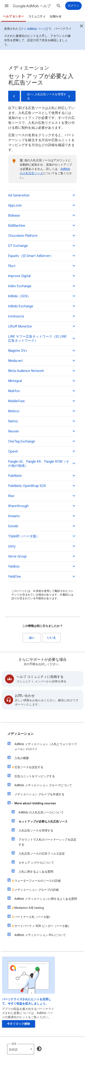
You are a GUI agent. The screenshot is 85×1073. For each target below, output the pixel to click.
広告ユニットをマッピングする (34, 776)
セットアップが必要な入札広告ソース (43, 821)
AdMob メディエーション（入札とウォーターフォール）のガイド (45, 746)
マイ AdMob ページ (33, 29)
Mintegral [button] (15, 381)
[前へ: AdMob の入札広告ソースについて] (14, 96)
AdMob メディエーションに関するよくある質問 (45, 899)
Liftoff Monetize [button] (20, 326)
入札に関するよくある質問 (36, 871)
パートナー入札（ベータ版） (33, 917)
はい (32, 637)
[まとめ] (81, 26)
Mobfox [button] (14, 391)
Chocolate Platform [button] (23, 236)
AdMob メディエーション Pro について (40, 935)
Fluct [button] (11, 266)
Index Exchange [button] (19, 286)
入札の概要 (21, 758)
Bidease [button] (14, 216)
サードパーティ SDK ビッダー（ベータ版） (42, 926)
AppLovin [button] (15, 205)
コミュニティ (37, 16)
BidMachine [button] (16, 226)
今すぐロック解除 (18, 1023)
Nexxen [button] (13, 431)
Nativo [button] (13, 421)
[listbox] (20, 1049)
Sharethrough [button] (18, 506)
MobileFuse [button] (16, 401)
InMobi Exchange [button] (20, 306)
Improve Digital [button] (19, 276)
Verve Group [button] (17, 556)
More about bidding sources (35, 803)
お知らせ (55, 16)
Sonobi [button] (13, 526)
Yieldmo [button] (14, 566)
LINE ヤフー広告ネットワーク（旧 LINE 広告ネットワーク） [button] (37, 338)
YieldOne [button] (14, 577)
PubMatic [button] (15, 476)
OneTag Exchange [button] (21, 441)
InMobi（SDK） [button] (19, 296)
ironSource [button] (16, 316)
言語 (13, 1043)
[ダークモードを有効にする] (39, 1049)
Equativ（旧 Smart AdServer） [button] (30, 256)
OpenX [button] (13, 451)
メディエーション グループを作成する (39, 794)
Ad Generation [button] (19, 195)
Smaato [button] (14, 516)
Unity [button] (11, 546)
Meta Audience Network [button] (26, 371)
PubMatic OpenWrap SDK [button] (27, 486)
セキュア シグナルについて (36, 862)
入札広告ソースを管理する (36, 830)
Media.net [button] (15, 361)
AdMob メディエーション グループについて (43, 785)
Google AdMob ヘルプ (32, 6)
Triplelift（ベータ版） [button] (23, 536)
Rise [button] (11, 496)
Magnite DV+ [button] (17, 351)
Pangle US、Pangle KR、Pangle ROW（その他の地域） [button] (38, 464)
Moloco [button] (13, 411)
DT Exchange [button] (18, 246)
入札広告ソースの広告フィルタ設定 (42, 853)
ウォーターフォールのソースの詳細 (37, 881)
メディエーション (20, 734)
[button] (7, 6)
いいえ (51, 637)
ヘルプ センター (13, 16)
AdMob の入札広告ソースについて (41, 812)
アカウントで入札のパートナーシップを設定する (47, 842)
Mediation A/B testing (29, 908)
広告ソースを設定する (28, 767)
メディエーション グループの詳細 (36, 890)
